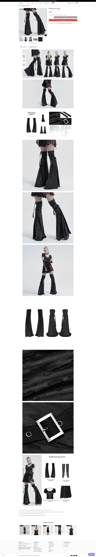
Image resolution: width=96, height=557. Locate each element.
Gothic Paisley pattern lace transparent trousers (59, 528)
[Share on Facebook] (31, 43)
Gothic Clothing (51, 543)
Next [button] (46, 22)
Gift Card (50, 551)
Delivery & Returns (59, 15)
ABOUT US (35, 543)
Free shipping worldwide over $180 (48, 0)
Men (36, 3)
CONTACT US (36, 545)
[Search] (70, 3)
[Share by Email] (36, 43)
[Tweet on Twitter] (33, 43)
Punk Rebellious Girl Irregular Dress (48, 528)
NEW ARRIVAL (52, 3)
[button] (47, 529)
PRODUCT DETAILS (23, 46)
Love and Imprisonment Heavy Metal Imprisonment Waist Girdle (36, 528)
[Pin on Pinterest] (34, 43)
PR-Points (35, 546)
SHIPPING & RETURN (32, 46)
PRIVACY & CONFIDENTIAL (38, 551)
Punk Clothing (51, 545)
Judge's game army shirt (71, 528)
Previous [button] (19, 22)
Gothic (28, 3)
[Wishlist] (74, 3)
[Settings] (72, 3)
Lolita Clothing (51, 546)
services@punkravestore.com (26, 543)
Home (20, 5)
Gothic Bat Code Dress (24, 527)
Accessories (46, 3)
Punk (33, 3)
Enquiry (65, 15)
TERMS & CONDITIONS (37, 550)
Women (40, 3)
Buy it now (63, 20)
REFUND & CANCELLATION (38, 548)
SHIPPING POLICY (36, 547)
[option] (33, 22)
